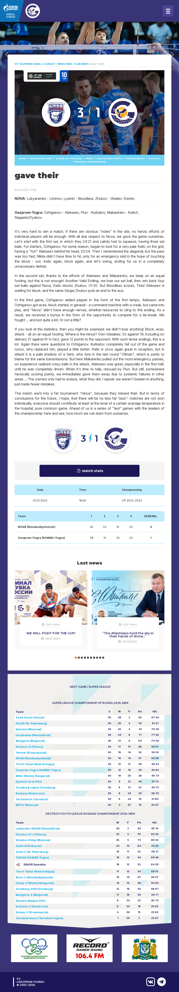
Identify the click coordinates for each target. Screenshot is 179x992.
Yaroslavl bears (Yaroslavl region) (39, 918)
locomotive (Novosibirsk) (33, 735)
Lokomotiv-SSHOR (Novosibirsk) (38, 828)
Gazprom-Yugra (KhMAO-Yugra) (38, 770)
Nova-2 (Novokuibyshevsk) (34, 877)
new (90, 158)
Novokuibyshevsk (110, 158)
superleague (136, 158)
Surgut (155, 158)
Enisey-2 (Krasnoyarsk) (32, 912)
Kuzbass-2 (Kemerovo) (32, 906)
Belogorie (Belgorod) (30, 740)
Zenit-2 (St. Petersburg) (32, 851)
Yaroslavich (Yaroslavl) (32, 799)
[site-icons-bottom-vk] (149, 981)
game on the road (70, 158)
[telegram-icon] (160, 981)
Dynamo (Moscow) (28, 729)
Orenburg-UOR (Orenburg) (34, 889)
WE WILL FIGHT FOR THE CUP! (50, 633)
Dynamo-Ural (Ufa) (29, 781)
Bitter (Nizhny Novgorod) (33, 776)
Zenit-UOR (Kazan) (29, 846)
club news (53, 624)
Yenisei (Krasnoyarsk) (31, 752)
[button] (6, 54)
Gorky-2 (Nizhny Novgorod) (35, 883)
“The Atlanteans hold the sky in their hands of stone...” (128, 635)
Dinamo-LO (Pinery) (29, 746)
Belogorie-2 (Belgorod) (32, 894)
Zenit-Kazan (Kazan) (30, 717)
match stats (92, 471)
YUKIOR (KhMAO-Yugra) (32, 857)
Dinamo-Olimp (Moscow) (33, 840)
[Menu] (168, 10)
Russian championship (91, 162)
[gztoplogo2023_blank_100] (30, 11)
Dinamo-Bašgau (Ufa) (31, 900)
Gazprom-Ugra (42, 158)
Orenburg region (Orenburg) (35, 787)
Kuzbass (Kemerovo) (30, 793)
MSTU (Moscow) (27, 805)
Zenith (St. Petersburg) (31, 723)
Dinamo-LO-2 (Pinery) (31, 834)
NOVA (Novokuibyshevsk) (33, 758)
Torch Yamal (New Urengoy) (35, 764)
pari (23, 158)
